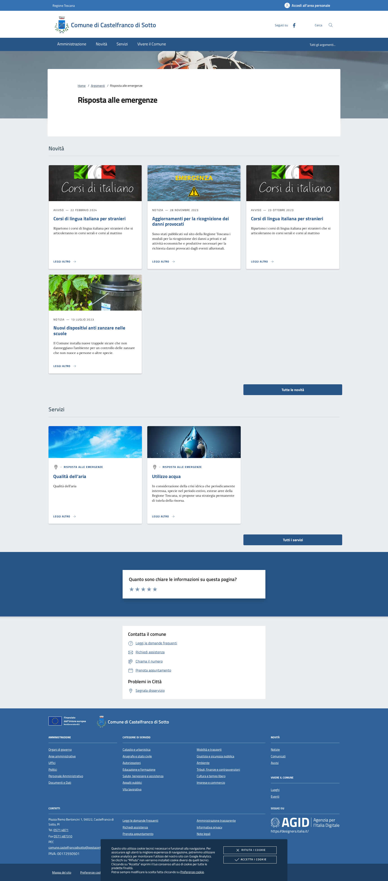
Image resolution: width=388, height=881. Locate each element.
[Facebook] (292, 25)
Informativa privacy (209, 827)
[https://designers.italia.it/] (305, 822)
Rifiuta (253, 850)
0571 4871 (60, 830)
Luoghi (275, 789)
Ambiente (203, 762)
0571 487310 (63, 836)
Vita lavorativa (132, 789)
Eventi (275, 796)
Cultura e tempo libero (211, 776)
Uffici (51, 762)
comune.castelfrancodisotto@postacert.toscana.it (81, 847)
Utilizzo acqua (166, 476)
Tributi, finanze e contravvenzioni (218, 769)
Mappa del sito (61, 872)
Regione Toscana (64, 5)
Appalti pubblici (132, 782)
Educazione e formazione (139, 769)
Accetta (254, 859)
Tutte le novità (293, 389)
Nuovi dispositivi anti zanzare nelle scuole (89, 330)
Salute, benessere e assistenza (143, 776)
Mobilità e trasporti (209, 749)
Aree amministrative (62, 756)
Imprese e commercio (211, 782)
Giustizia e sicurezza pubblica (215, 756)
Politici (52, 769)
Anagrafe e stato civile (137, 756)
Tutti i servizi (293, 540)
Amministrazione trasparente (216, 820)
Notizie (275, 749)
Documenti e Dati (59, 782)
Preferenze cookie (192, 872)
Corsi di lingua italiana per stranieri (89, 218)
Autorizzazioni (132, 762)
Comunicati (278, 756)
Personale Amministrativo (65, 776)
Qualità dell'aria (69, 476)
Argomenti (98, 85)
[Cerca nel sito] (330, 25)
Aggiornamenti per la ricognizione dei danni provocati (190, 221)
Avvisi (275, 762)
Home (82, 85)
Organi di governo (60, 749)
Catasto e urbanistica (136, 749)
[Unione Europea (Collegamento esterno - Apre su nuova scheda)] (68, 722)
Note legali (203, 833)
